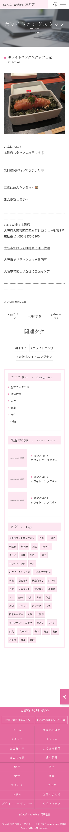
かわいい (46, 546)
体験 (13, 421)
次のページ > (56, 316)
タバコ (40, 622)
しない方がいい (42, 572)
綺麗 (23, 555)
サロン (33, 555)
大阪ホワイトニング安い (21, 537)
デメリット (24, 588)
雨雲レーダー (16, 614)
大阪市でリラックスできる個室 (25, 259)
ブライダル (24, 631)
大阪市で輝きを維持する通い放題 (27, 248)
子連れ (12, 546)
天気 (48, 605)
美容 (46, 631)
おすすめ (36, 605)
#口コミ (20, 348)
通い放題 (9, 301)
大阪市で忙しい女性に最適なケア (27, 271)
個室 (17, 301)
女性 (23, 301)
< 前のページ (13, 316)
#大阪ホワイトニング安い (34, 356)
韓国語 (24, 546)
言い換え (39, 588)
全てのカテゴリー (21, 387)
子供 (41, 537)
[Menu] (63, 4)
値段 (11, 580)
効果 (20, 597)
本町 (32, 639)
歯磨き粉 (23, 580)
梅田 (55, 631)
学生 (48, 597)
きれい (12, 555)
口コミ (51, 580)
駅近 (13, 401)
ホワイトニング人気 (19, 572)
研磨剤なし (38, 580)
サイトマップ (52, 803)
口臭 (11, 631)
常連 (34, 546)
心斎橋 (12, 639)
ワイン (51, 622)
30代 (43, 555)
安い (36, 631)
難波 (23, 639)
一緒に (51, 537)
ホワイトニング (17, 563)
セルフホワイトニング (20, 622)
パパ (32, 563)
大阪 (30, 597)
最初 (11, 605)
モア (11, 588)
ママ (11, 597)
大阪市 (40, 614)
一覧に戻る (34, 316)
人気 (30, 614)
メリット (23, 605)
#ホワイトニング (42, 348)
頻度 (39, 597)
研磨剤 (51, 588)
